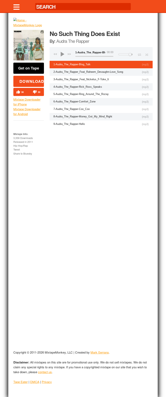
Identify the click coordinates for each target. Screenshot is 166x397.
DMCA (34, 382)
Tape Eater (20, 382)
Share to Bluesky (22, 153)
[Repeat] (139, 54)
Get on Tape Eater (28, 69)
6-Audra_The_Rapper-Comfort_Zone (74, 101)
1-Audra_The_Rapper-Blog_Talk (71, 64)
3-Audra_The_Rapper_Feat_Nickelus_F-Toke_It (81, 79)
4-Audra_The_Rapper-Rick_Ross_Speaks (77, 86)
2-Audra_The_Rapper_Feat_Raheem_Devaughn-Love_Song (88, 71)
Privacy (47, 382)
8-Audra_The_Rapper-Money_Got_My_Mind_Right (82, 116)
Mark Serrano (99, 352)
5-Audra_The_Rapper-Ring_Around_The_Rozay (81, 94)
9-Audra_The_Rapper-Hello (69, 123)
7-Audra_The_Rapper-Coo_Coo (71, 109)
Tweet (16, 149)
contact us (45, 372)
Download (31, 81)
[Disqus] (101, 181)
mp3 (145, 64)
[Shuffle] (147, 54)
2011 (30, 141)
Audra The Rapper (72, 41)
